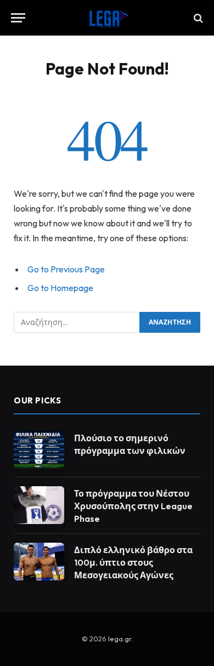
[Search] (197, 17)
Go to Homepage (60, 287)
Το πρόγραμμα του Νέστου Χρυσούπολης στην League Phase (133, 506)
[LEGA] (107, 18)
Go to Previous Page (66, 269)
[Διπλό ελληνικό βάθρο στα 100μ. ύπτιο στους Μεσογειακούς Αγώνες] (39, 561)
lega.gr (119, 638)
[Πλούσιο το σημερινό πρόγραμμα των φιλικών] (39, 450)
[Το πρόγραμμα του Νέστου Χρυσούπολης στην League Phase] (39, 505)
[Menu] (18, 17)
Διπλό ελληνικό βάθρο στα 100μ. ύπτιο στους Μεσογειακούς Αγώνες (133, 562)
